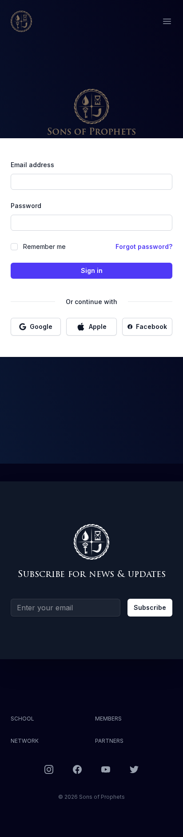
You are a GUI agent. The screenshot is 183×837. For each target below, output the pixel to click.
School (22, 718)
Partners (109, 740)
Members (108, 718)
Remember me (44, 246)
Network (25, 740)
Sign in (92, 270)
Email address (32, 164)
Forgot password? (143, 246)
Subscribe (150, 607)
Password (26, 205)
